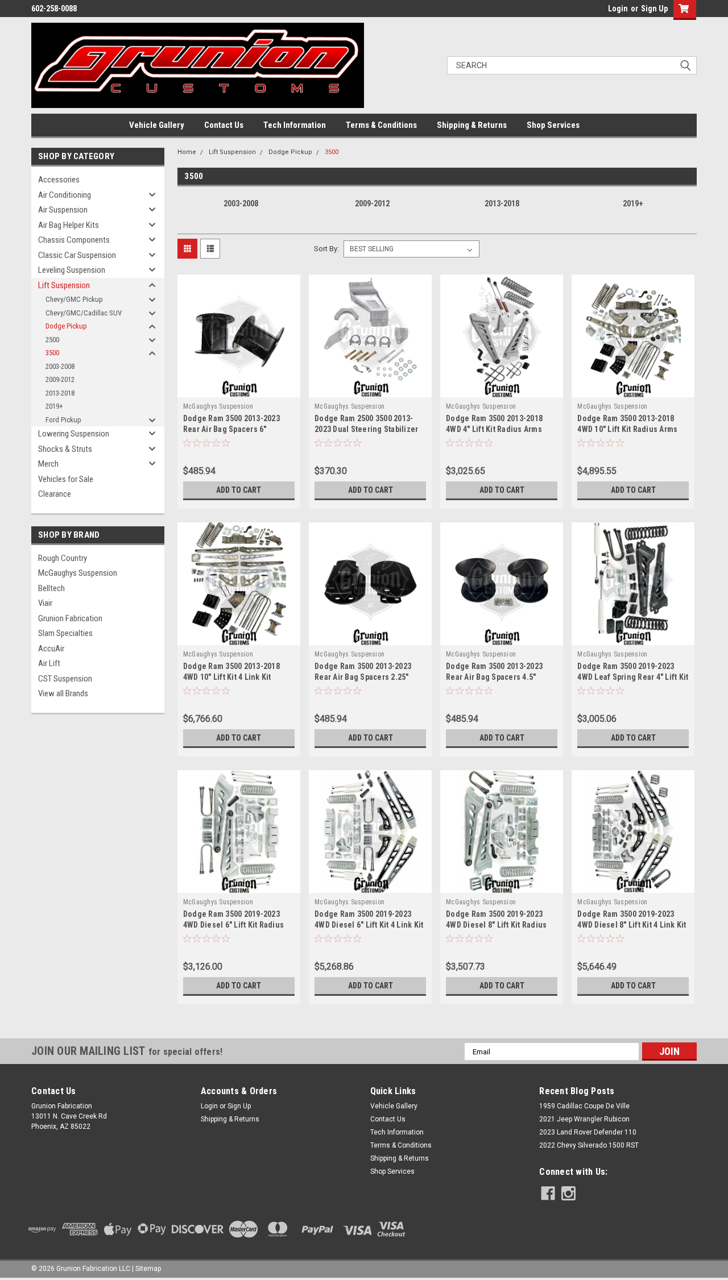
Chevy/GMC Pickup (74, 299)
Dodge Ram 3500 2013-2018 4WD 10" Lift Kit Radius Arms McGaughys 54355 (627, 429)
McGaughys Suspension (77, 573)
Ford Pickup (63, 419)
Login (618, 8)
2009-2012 (60, 379)
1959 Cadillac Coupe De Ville (584, 1106)
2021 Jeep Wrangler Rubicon (584, 1119)
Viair (45, 603)
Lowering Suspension (73, 434)
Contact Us (223, 125)
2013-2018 (60, 393)
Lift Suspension (64, 285)
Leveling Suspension (71, 270)
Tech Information (294, 125)
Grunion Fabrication (70, 618)
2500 (52, 339)
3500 (52, 352)
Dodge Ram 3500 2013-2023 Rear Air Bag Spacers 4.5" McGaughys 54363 (494, 677)
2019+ (54, 406)
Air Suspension (63, 210)
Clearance (54, 494)
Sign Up (654, 8)
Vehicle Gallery (156, 125)
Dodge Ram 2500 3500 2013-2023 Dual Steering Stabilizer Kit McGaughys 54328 (366, 429)
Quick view (239, 388)
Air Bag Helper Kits (68, 225)
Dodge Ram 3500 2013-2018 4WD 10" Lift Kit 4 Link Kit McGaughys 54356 (231, 677)
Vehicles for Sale (65, 479)
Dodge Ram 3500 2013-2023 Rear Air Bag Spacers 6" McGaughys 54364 (231, 429)
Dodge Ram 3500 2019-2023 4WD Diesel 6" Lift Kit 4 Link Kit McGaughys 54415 (369, 924)
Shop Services (553, 125)
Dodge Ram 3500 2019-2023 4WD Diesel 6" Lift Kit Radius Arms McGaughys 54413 (233, 924)
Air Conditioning (64, 195)
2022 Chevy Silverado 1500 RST (589, 1145)
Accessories (59, 179)
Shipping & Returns (472, 125)
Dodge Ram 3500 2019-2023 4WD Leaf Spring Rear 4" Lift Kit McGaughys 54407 (632, 677)
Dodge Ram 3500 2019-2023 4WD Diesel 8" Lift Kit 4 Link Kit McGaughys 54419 (631, 924)
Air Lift (49, 663)
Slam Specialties (65, 633)
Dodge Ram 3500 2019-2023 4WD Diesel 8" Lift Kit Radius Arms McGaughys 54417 (496, 924)
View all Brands (63, 693)
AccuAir (51, 648)
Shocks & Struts (65, 449)
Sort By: (326, 248)
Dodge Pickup (66, 326)
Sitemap (148, 1269)
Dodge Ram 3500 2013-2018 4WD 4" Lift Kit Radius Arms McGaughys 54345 (494, 429)
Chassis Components (74, 240)
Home (186, 152)
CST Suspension (65, 679)
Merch (48, 464)
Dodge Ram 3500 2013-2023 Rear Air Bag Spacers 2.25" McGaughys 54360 (363, 677)
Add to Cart (238, 489)
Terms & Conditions (381, 125)
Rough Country (62, 558)
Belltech (51, 588)
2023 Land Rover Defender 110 (587, 1132)
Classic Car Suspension (77, 255)
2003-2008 (60, 366)
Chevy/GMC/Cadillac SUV (84, 313)
